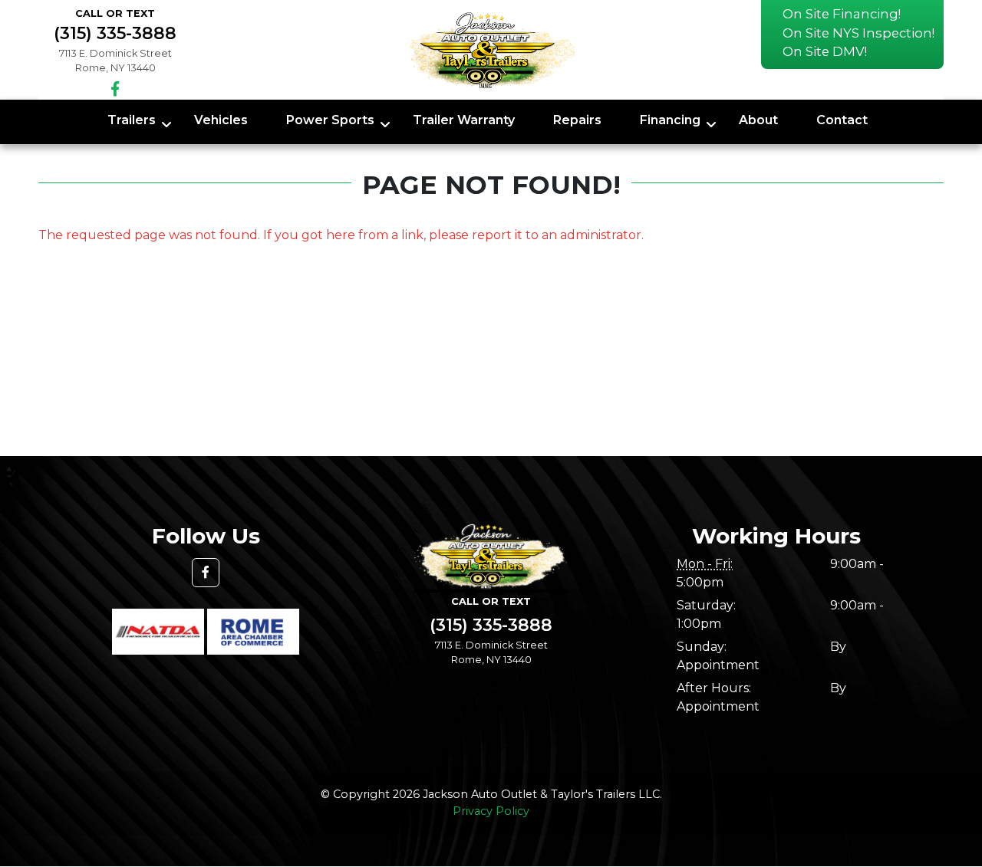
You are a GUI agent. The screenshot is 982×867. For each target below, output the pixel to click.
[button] (205, 572)
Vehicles (221, 120)
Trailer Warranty (464, 120)
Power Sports (330, 120)
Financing (670, 120)
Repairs (577, 120)
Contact (842, 120)
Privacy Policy (491, 811)
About (758, 120)
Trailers (131, 120)
